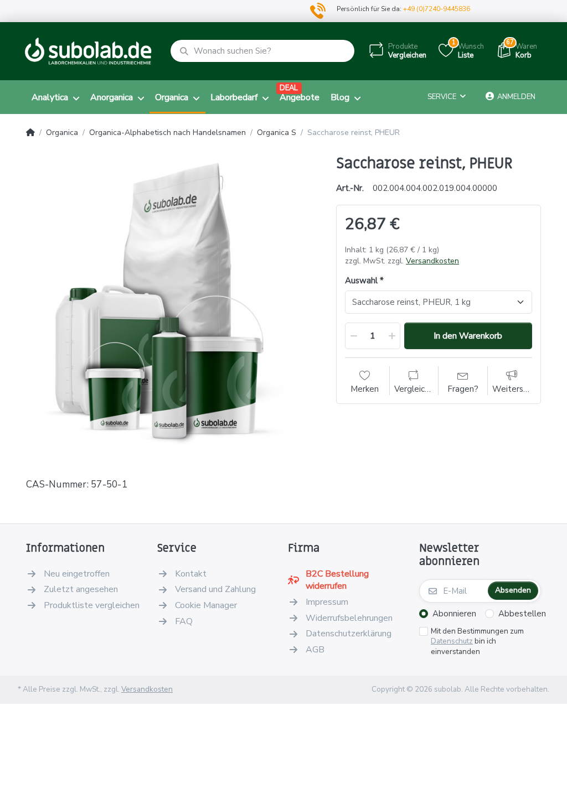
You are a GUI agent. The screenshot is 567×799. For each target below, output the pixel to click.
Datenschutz (452, 641)
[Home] (30, 132)
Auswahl (361, 281)
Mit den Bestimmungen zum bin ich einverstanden (477, 641)
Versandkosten (432, 261)
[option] (172, 301)
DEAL (289, 88)
